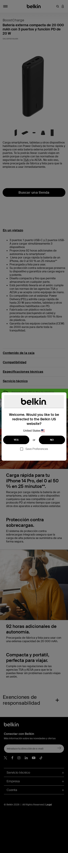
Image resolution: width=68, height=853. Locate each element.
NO (52, 439)
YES (16, 439)
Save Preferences (36, 449)
